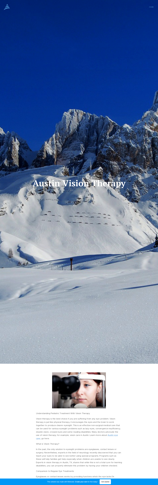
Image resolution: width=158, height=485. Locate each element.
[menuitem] (151, 7)
